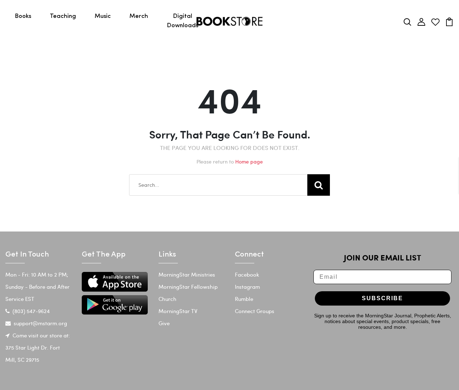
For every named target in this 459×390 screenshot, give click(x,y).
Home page (249, 161)
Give (164, 323)
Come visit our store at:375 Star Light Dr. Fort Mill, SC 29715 (37, 347)
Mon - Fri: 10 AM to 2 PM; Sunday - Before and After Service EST (37, 286)
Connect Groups (254, 311)
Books (23, 16)
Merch (138, 16)
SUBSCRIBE (382, 298)
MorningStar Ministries (186, 274)
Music (103, 16)
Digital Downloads (182, 21)
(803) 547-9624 (31, 311)
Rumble (244, 298)
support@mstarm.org (40, 323)
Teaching (63, 16)
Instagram (247, 286)
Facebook (247, 274)
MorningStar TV (177, 311)
